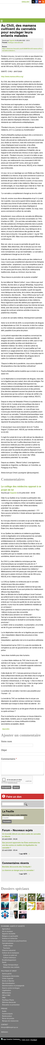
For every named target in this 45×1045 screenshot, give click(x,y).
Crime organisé (7, 978)
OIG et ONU (6, 995)
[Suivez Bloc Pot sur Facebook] (36, 2)
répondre (5, 729)
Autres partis (7, 974)
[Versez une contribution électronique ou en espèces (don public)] (3, 797)
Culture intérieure (9, 957)
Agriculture (6, 929)
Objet (4, 750)
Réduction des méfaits (11, 967)
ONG (3, 997)
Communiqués (7, 1014)
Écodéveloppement (9, 960)
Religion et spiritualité (10, 936)
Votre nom (6, 741)
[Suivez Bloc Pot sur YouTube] (40, 2)
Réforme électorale (9, 1002)
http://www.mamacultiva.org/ (12, 76)
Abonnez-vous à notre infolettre (14, 815)
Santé (4, 962)
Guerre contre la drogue (11, 988)
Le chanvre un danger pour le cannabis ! (18, 870)
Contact (34, 1040)
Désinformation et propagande (13, 985)
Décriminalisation (8, 983)
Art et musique (7, 931)
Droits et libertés (8, 981)
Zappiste (12, 40)
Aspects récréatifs (8, 934)
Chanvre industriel (8, 950)
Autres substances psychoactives (14, 941)
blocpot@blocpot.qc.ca (9, 1027)
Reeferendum (7, 1016)
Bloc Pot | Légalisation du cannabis (10, 6)
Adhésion (4, 1032)
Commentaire (9, 758)
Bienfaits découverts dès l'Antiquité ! (16, 866)
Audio (4, 1011)
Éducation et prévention (11, 1005)
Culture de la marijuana (10, 953)
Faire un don (14, 796)
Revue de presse (8, 1018)
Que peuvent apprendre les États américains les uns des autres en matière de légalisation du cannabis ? (21, 845)
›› (29, 854)
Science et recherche (9, 938)
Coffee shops (8, 945)
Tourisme (6, 948)
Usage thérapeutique (10, 965)
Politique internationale (15, 42)
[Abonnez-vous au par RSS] (43, 2)
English (25, 2)
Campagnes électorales (10, 976)
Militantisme (6, 993)
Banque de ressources (10, 1021)
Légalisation (6, 990)
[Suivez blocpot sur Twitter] (33, 2)
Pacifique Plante (8, 1000)
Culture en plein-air (10, 955)
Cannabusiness (7, 943)
